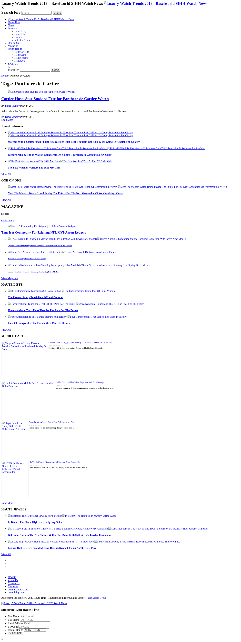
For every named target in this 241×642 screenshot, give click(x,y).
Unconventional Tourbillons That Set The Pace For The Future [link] (43, 310)
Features (12, 28)
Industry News (22, 40)
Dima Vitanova (13, 105)
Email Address (15, 623)
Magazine (13, 46)
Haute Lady (20, 31)
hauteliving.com (16, 592)
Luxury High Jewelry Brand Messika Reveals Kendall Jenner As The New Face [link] (52, 548)
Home (4, 75)
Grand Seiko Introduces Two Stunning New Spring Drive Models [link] (33, 272)
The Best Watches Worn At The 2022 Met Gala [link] (34, 167)
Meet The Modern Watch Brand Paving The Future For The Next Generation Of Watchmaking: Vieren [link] (65, 193)
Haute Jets (19, 60)
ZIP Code (13, 626)
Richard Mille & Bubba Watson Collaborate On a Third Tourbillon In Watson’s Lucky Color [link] (59, 154)
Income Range (15, 630)
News (11, 25)
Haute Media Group (96, 597)
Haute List (19, 34)
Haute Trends (15, 48)
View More (7, 503)
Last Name (13, 619)
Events (17, 37)
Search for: (10, 12)
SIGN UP (13, 63)
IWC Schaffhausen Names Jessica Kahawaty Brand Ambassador (55, 462)
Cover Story (7, 220)
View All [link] (6, 174)
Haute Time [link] (14, 22)
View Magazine (9, 278)
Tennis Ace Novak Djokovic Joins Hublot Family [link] (27, 259)
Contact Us (14, 583)
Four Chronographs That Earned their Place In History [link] (39, 323)
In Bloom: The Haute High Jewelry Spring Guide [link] (35, 522)
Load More (7, 119)
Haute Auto (20, 54)
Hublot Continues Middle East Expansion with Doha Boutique (80, 382)
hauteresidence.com (18, 589)
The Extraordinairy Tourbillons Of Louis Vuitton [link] (35, 297)
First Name (13, 616)
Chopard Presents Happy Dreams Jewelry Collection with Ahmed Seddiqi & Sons (80, 342)
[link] (155, 3)
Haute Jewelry (21, 51)
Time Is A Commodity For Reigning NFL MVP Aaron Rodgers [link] (43, 232)
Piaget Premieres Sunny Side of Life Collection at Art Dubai (52, 422)
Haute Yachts (21, 57)
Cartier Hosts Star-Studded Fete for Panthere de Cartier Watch (55, 99)
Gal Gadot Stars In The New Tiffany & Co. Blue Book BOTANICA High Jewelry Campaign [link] (59, 535)
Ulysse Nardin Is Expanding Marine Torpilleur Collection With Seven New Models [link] (40, 246)
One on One (14, 43)
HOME (12, 577)
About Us (13, 580)
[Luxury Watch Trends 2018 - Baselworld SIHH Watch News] (34, 603)
